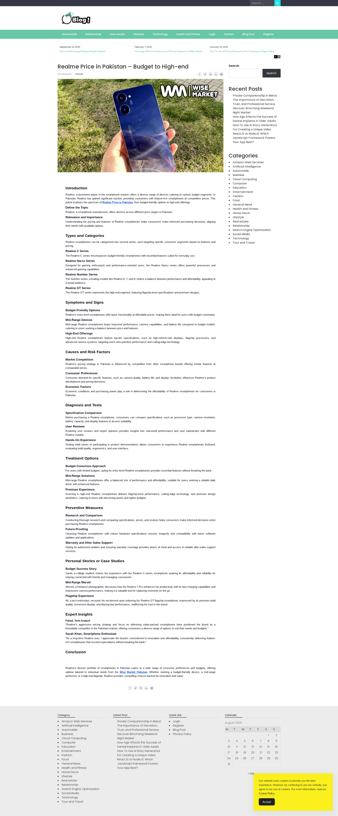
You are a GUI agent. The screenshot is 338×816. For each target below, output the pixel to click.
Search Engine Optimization (252, 230)
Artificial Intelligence (247, 167)
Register (268, 34)
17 (229, 752)
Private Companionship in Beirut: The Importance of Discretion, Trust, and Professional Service (255, 100)
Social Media (241, 234)
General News (242, 205)
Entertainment (243, 192)
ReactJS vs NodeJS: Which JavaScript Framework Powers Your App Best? (245, 52)
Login (212, 34)
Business (238, 175)
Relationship (93, 34)
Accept (266, 801)
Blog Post (249, 34)
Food (236, 200)
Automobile (69, 34)
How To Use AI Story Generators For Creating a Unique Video (166, 51)
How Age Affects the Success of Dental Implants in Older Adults (93, 51)
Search (234, 66)
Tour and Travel (244, 243)
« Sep (251, 773)
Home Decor (241, 213)
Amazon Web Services (248, 162)
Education (239, 188)
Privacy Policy (182, 734)
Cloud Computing (245, 179)
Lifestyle (138, 34)
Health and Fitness (188, 34)
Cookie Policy (267, 793)
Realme (79, 74)
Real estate (117, 34)
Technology (160, 34)
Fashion (229, 34)
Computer (240, 183)
